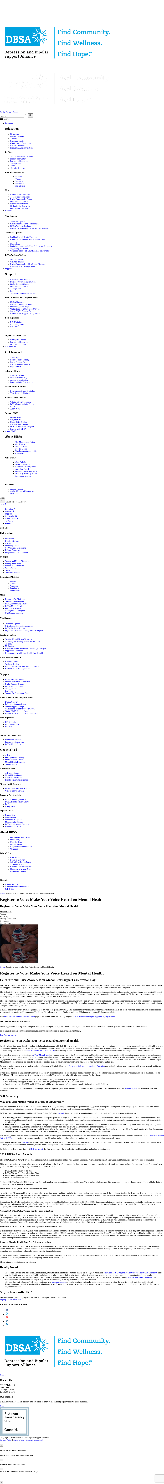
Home (2, 893)
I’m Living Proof (17, 324)
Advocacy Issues (17, 375)
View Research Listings (19, 393)
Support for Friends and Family (23, 293)
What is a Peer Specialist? (20, 402)
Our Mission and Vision (25, 442)
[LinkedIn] (6, 1325)
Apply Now (15, 409)
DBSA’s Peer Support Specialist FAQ (19, 1016)
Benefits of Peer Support (20, 279)
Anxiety (13, 139)
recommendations (59, 1282)
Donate (16, 112)
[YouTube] (6, 1318)
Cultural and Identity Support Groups (25, 309)
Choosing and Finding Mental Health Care (27, 239)
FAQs (12, 406)
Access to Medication (19, 380)
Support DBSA (16, 367)
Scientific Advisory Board (25, 467)
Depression (14, 134)
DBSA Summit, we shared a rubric (40, 1051)
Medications (15, 244)
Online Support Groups (19, 284)
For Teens (14, 291)
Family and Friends (18, 340)
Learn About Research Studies (22, 391)
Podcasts (18, 177)
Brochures (19, 183)
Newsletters (20, 186)
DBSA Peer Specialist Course (22, 404)
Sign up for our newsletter (10, 1300)
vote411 (25, 1142)
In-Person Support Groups (21, 304)
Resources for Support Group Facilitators (26, 313)
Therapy (13, 242)
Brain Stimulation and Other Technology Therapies (31, 246)
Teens (12, 166)
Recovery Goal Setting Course (22, 266)
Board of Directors (22, 464)
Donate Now (15, 417)
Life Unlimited (16, 322)
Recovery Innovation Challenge (139, 1277)
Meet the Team (21, 446)
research (61, 1113)
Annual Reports (16, 489)
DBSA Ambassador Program (22, 427)
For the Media (21, 449)
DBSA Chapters (16, 302)
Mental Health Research (20, 364)
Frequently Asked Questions (21, 148)
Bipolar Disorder (17, 136)
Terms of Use (18, 1440)
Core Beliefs (20, 462)
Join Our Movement (8, 1035)
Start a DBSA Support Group (22, 311)
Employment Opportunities (26, 451)
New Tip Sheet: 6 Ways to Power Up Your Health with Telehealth (130, 1273)
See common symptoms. (88, 1478)
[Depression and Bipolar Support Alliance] (12, 1351)
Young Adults (15, 163)
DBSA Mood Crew (18, 344)
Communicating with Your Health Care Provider (29, 251)
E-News (9, 112)
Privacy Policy (6, 1440)
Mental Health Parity (18, 378)
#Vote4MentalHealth (41, 1055)
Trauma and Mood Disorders (22, 156)
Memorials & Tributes (19, 424)
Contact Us (19, 453)
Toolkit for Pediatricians (20, 197)
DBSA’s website (37, 1149)
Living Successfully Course (21, 199)
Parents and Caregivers (19, 161)
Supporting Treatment (19, 248)
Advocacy (14, 357)
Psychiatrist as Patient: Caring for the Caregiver (20, 205)
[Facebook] (6, 1311)
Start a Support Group (19, 362)
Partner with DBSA (18, 429)
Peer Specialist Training (19, 360)
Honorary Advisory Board (26, 474)
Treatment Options (17, 221)
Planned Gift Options (18, 422)
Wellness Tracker (17, 262)
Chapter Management (34, 1440)
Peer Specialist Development (21, 382)
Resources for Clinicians (20, 194)
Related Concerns (17, 145)
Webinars (19, 181)
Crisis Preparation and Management (24, 224)
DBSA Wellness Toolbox (20, 226)
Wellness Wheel (16, 259)
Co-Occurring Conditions (20, 143)
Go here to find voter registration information (87, 1066)
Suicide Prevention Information (22, 282)
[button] (4, 119)
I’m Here (14, 327)
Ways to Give (15, 420)
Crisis (2, 112)
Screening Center (17, 141)
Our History (20, 444)
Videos (18, 179)
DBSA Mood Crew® (19, 201)
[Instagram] (6, 1321)
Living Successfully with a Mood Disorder (27, 264)
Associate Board (22, 469)
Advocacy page (131, 1088)
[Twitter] (6, 1314)
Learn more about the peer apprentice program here (94, 1016)
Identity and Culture (18, 159)
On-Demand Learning (19, 208)
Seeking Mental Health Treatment (23, 237)
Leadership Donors (23, 476)
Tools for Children (17, 168)
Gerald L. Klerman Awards (26, 471)
